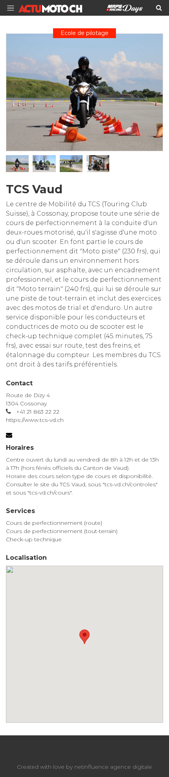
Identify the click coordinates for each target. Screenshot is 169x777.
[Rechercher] (159, 8)
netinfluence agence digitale (113, 766)
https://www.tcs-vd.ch (35, 419)
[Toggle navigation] (13, 8)
